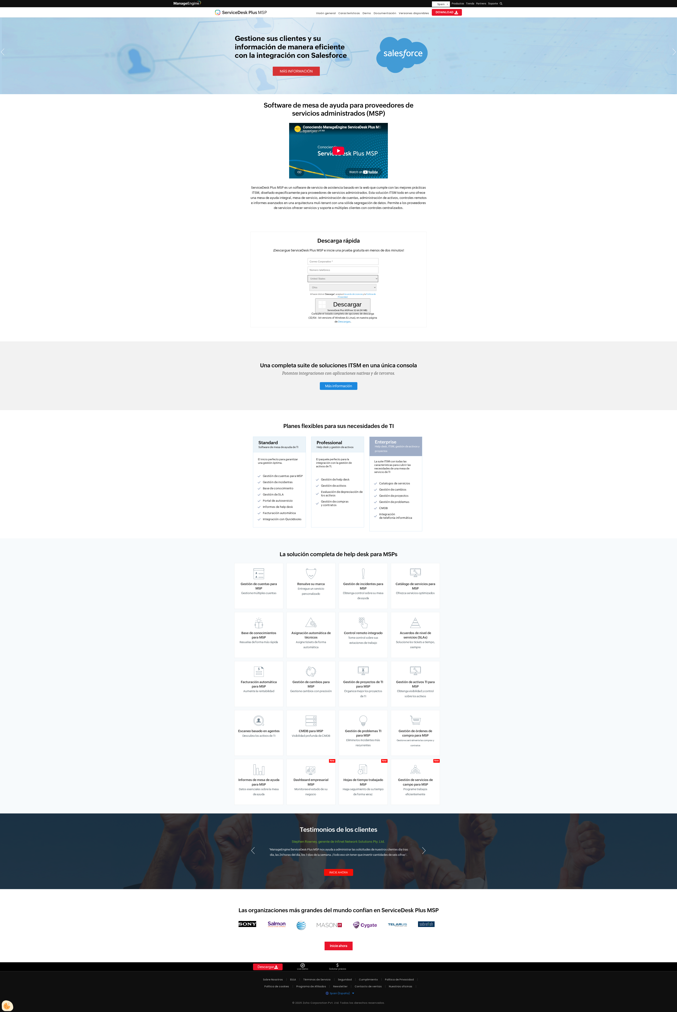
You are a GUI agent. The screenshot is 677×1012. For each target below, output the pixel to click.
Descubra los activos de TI (258, 735)
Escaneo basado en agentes (259, 731)
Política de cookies (276, 986)
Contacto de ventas (368, 986)
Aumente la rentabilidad (258, 691)
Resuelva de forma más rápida (259, 642)
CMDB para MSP (311, 731)
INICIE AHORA (338, 872)
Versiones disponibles (414, 13)
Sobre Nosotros (273, 979)
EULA (293, 979)
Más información (338, 386)
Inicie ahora (338, 946)
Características (349, 13)
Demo (367, 13)
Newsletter (340, 986)
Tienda (470, 3)
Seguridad (345, 979)
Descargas (344, 321)
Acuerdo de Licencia (353, 294)
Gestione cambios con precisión (311, 691)
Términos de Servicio (317, 979)
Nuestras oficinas (400, 986)
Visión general (326, 13)
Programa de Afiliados (311, 986)
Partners (481, 3)
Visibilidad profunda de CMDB (311, 735)
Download (445, 12)
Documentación (385, 13)
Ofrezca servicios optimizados (415, 593)
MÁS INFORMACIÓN (296, 71)
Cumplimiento (368, 979)
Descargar (266, 967)
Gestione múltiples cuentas (258, 593)
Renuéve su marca (311, 584)
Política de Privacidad (399, 979)
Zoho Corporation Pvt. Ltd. (321, 1003)
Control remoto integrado (363, 633)
